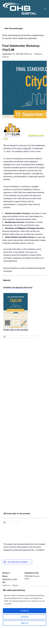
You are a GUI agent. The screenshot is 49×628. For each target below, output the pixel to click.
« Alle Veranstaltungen (13, 28)
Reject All (24, 623)
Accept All (24, 611)
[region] (24, 607)
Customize (24, 617)
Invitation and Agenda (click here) (17, 287)
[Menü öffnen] (45, 8)
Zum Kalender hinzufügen (18, 562)
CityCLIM (27, 148)
